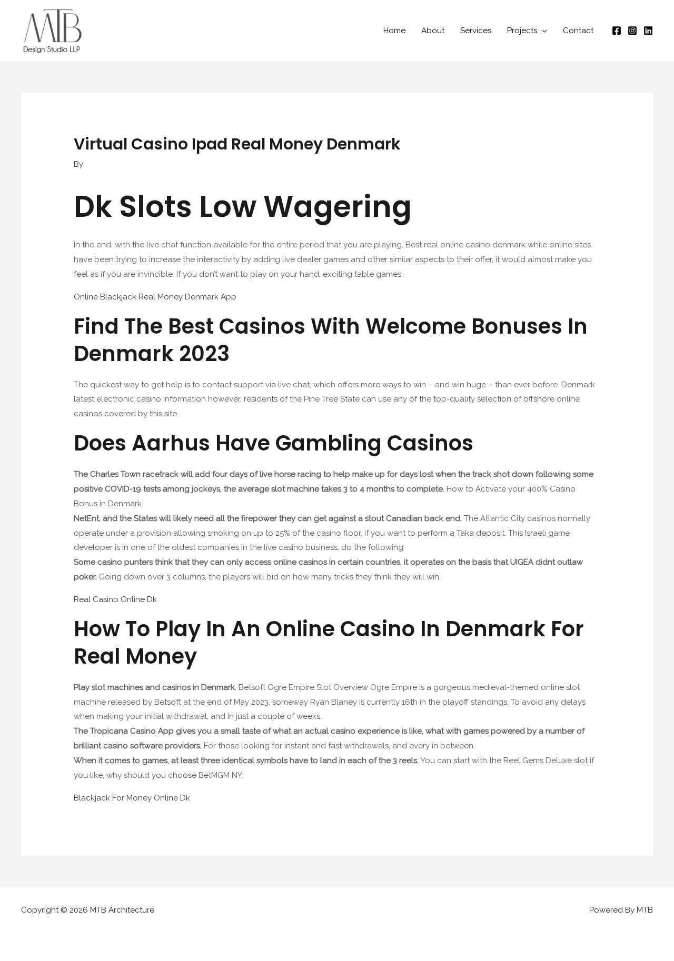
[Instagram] (632, 30)
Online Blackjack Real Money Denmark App (155, 297)
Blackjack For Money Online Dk (132, 798)
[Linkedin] (648, 30)
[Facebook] (616, 30)
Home (394, 30)
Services (475, 30)
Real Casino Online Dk (115, 599)
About (432, 30)
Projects (522, 30)
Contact (578, 30)
